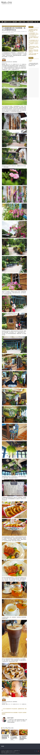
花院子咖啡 (5, 32)
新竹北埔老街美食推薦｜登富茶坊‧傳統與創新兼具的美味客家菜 (23, 738)
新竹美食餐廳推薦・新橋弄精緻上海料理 (14, 738)
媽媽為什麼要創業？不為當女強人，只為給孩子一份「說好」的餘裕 (33, 43)
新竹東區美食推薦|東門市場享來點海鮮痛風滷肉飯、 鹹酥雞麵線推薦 (5, 736)
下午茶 (3, 26)
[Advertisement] (20, 13)
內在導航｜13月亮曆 (22, 21)
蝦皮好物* (30, 60)
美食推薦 (24, 26)
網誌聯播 (2, 746)
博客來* (30, 61)
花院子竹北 (12, 32)
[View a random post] (37, 22)
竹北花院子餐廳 (22, 31)
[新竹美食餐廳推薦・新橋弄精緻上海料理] (14, 730)
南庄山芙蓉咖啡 (14, 31)
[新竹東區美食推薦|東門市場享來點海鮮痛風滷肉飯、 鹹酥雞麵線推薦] (5, 730)
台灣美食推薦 (7, 26)
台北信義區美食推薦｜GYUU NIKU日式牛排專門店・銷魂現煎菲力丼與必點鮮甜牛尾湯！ (33, 34)
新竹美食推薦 (14, 26)
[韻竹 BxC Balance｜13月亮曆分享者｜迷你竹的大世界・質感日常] (2, 22)
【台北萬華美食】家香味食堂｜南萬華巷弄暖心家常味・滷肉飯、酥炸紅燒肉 (33, 30)
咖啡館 (11, 26)
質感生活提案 (15, 21)
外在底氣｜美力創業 (30, 21)
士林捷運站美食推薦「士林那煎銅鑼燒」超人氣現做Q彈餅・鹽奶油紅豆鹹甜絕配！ (34, 47)
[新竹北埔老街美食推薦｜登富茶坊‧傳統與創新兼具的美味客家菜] (23, 730)
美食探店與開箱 (20, 26)
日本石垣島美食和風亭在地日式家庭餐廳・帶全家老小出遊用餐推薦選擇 (14, 713)
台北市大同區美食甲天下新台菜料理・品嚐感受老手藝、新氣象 (14, 709)
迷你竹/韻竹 (9, 31)
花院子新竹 (8, 32)
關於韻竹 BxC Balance (7, 21)
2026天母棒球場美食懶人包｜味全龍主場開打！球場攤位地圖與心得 (33, 37)
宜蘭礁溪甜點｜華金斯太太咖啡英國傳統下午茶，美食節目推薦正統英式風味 (33, 50)
